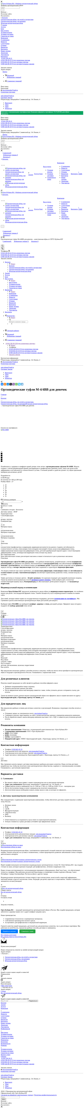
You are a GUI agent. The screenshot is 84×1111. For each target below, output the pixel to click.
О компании (5, 1012)
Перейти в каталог (9, 931)
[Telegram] (22, 384)
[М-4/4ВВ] (5, 430)
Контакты (4, 1021)
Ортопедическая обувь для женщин (13, 404)
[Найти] (2, 10)
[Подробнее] (1, 858)
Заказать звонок (14, 354)
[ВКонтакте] (2, 384)
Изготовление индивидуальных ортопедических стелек (20, 861)
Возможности (5, 1043)
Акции (3, 1005)
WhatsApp (8, 108)
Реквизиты (4, 1040)
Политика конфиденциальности (45, 1095)
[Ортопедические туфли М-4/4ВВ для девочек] (17, 619)
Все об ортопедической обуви (11, 892)
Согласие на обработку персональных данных (17, 1095)
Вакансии (4, 1019)
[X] (10, 384)
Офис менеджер (6, 986)
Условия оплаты (6, 1034)
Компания (12, 293)
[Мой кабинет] (2, 229)
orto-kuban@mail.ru (40, 713)
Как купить (13, 282)
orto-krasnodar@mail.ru (36, 751)
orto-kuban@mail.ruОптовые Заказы (7, 96)
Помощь (4, 1045)
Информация (5, 1029)
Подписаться (33, 1001)
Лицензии (4, 1025)
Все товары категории (8, 935)
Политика (4, 1042)
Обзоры (3, 1056)
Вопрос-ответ (5, 1055)
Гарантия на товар (7, 1038)
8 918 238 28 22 (6, 58)
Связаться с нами (27, 931)
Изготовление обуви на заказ (11, 847)
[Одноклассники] (5, 384)
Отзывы (3, 1018)
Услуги (3, 1006)
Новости (4, 1014)
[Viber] (13, 384)
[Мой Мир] (8, 384)
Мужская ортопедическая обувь (37, 404)
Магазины (4, 1032)
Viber (7, 105)
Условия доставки (7, 1036)
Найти (3, 1099)
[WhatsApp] (16, 384)
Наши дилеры (6, 1023)
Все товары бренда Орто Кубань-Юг (13, 937)
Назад (13, 264)
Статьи (3, 991)
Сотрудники (5, 1016)
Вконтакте (8, 103)
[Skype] (19, 384)
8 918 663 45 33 (17, 749)
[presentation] (2, 165)
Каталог (12, 266)
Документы (5, 1027)
